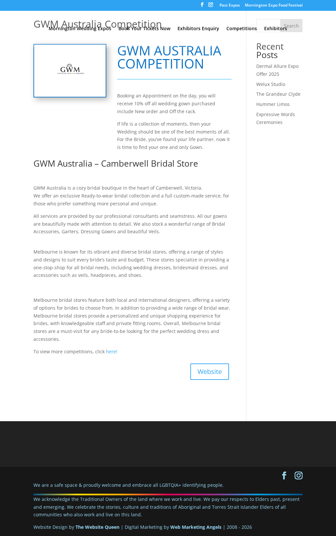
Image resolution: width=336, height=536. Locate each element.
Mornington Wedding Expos (80, 28)
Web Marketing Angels (195, 527)
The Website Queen (97, 527)
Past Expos (230, 5)
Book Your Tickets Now (144, 28)
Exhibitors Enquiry (198, 28)
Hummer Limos (273, 104)
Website (210, 371)
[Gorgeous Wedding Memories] (69, 96)
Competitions (241, 28)
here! (111, 351)
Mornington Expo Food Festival (274, 5)
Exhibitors (275, 28)
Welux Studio (270, 84)
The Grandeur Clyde (278, 94)
